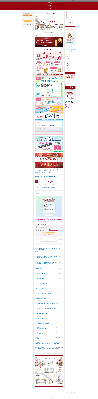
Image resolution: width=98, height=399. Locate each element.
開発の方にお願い (39, 268)
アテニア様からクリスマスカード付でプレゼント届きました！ (46, 308)
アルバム (49, 35)
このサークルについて (69, 46)
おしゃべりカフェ (70, 14)
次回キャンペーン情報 (40, 278)
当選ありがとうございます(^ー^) (41, 313)
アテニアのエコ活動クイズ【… (71, 50)
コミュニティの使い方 (70, 22)
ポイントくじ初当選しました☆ (41, 273)
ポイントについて (70, 25)
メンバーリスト (55, 35)
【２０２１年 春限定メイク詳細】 (41, 283)
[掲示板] (43, 35)
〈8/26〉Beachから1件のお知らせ (49, 13)
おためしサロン (69, 17)
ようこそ (37, 35)
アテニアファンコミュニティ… (71, 52)
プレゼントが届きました (40, 318)
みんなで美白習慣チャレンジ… (71, 51)
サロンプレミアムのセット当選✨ (41, 328)
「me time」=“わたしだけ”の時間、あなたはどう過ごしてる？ (46, 187)
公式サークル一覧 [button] (49, 214)
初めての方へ (69, 19)
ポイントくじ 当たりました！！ (41, 298)
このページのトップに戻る (71, 392)
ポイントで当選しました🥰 (40, 333)
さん (38, 322)
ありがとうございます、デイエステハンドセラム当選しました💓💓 (47, 303)
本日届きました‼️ (39, 338)
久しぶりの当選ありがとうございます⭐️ (42, 323)
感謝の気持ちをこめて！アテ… (71, 49)
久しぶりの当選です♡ (40, 288)
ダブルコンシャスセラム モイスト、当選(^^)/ (43, 293)
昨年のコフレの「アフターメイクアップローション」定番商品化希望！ (47, 343)
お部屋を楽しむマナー (69, 29)
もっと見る (42, 353)
